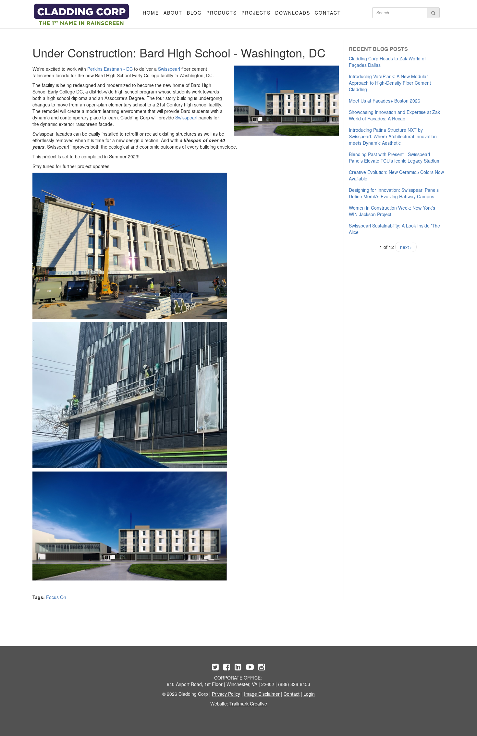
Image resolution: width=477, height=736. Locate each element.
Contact (328, 12)
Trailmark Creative (248, 703)
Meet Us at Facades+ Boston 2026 (384, 100)
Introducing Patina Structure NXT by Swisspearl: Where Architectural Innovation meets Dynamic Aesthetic (393, 136)
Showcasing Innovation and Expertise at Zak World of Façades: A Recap (394, 115)
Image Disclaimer (262, 694)
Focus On (56, 597)
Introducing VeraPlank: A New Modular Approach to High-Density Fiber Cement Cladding (390, 82)
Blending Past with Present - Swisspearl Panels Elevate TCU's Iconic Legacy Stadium (395, 157)
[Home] (81, 14)
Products (221, 12)
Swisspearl (169, 69)
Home (151, 12)
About (173, 12)
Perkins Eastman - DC (110, 69)
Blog (194, 12)
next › (406, 247)
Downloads (292, 12)
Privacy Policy (226, 694)
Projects (256, 12)
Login (309, 694)
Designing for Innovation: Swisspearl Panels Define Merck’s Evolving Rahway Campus (394, 193)
